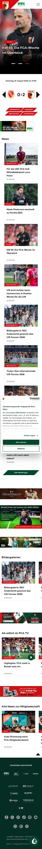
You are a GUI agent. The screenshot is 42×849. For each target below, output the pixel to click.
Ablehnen (21, 449)
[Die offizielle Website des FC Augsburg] (6, 5)
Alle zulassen (21, 442)
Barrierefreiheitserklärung (17, 839)
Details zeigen (29, 435)
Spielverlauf (14, 114)
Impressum (19, 837)
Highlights (29, 109)
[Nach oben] (38, 753)
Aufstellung (29, 114)
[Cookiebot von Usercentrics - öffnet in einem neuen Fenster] (29, 398)
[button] (14, 63)
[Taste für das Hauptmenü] (38, 4)
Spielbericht (15, 109)
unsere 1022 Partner (17, 413)
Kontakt (10, 837)
